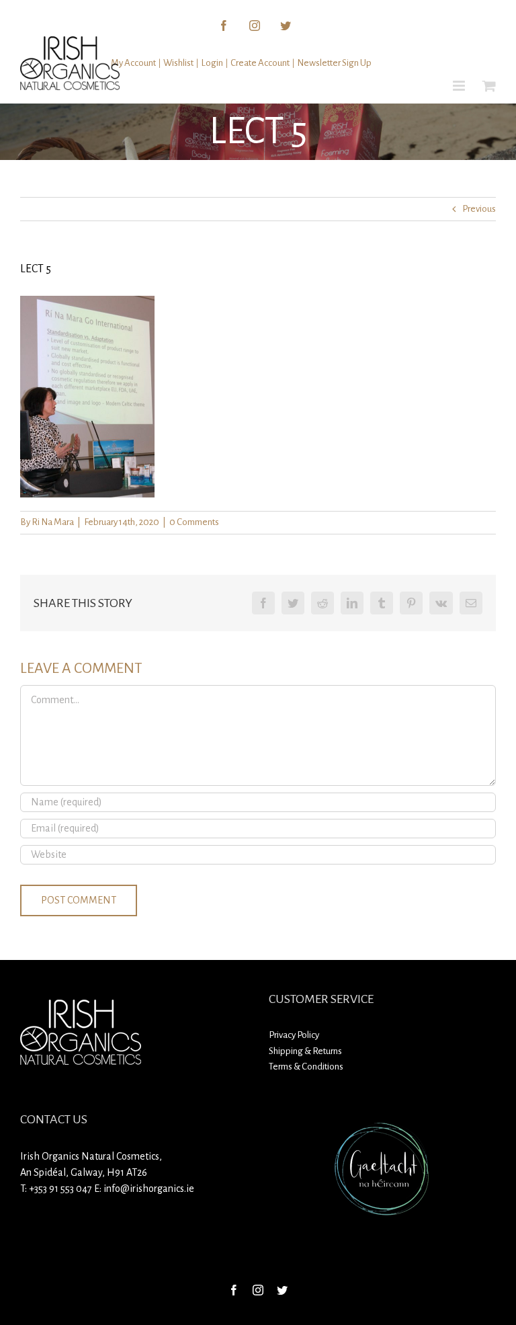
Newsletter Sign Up (334, 63)
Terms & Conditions (306, 1066)
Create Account (260, 63)
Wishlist (178, 63)
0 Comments (194, 522)
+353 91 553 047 (60, 1188)
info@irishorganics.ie (148, 1188)
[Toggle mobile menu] (460, 86)
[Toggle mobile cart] (489, 86)
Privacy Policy (294, 1035)
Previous (479, 209)
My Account (133, 63)
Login (212, 63)
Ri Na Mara (53, 522)
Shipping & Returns (305, 1051)
